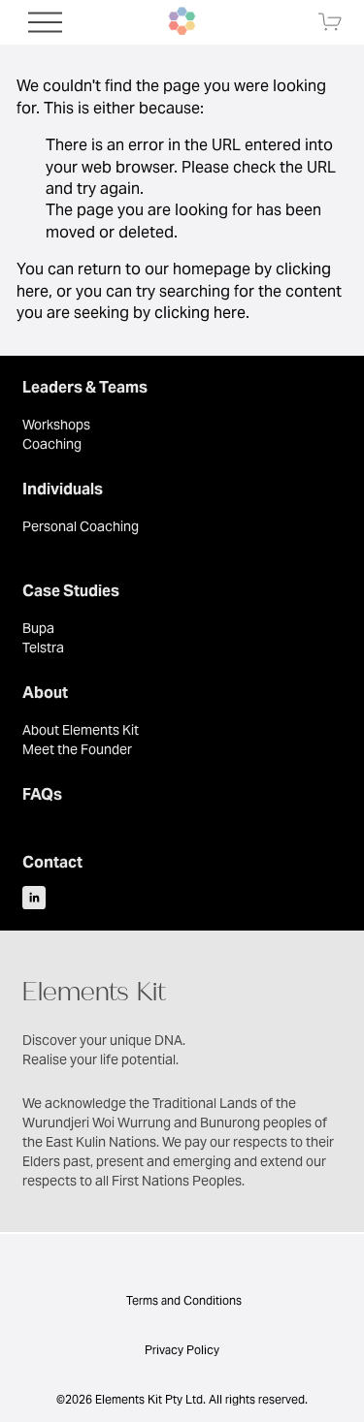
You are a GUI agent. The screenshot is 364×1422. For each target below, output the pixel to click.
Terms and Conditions (182, 1300)
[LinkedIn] (34, 897)
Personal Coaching (80, 526)
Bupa (38, 628)
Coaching (52, 444)
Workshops (56, 424)
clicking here (200, 312)
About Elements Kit (80, 730)
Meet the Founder (77, 749)
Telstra (43, 647)
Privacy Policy (182, 1350)
